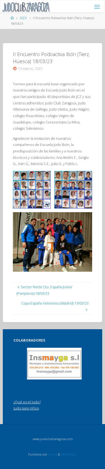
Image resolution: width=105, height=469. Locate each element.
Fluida (52, 454)
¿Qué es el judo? (27, 402)
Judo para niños (26, 408)
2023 (23, 18)
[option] (54, 363)
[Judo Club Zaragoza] (26, 6)
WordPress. (69, 454)
